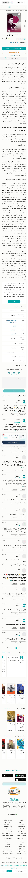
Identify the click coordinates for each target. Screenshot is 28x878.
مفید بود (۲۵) (22, 502)
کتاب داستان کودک (21, 851)
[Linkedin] (14, 858)
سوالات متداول (4, 865)
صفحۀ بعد (8, 648)
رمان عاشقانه (7, 844)
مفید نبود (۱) (14, 470)
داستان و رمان (20, 10)
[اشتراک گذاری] (25, 21)
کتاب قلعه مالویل (7, 824)
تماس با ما (21, 822)
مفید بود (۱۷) (22, 517)
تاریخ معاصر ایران (21, 846)
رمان (16, 10)
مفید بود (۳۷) (22, 470)
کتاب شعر (21, 844)
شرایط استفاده (10, 865)
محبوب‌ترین (4, 395)
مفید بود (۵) (22, 627)
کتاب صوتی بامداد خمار (7, 831)
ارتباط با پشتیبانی (14, 868)
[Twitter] (11, 858)
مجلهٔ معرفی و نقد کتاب (21, 835)
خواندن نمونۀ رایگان (20, 38)
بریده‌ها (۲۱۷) (2, 7)
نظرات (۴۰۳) (9, 7)
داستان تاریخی (10, 320)
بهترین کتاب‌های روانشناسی (7, 853)
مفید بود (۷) (22, 599)
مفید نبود (14, 502)
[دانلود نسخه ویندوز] (20, 779)
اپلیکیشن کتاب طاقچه (21, 831)
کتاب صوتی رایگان (21, 848)
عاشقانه (7, 322)
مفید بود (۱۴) (22, 535)
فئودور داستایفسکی (7, 848)
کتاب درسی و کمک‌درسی (21, 853)
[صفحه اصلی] (19, 2)
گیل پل (14, 326)
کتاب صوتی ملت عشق (7, 830)
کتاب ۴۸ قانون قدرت (7, 828)
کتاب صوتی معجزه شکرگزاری (7, 835)
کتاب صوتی (21, 842)
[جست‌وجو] (11, 2)
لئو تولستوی (7, 842)
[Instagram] (6, 858)
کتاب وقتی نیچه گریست (7, 833)
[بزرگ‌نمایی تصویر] (9, 31)
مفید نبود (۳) (14, 451)
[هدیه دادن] (25, 25)
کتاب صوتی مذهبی (21, 850)
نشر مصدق (13, 334)
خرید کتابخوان (21, 830)
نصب (14, 301)
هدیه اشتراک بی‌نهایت (21, 833)
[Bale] (21, 858)
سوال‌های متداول (21, 826)
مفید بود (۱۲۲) (22, 414)
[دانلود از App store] (7, 775)
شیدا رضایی (13, 330)
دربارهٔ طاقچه (21, 824)
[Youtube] (16, 858)
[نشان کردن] (25, 30)
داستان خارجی (13, 322)
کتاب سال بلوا (7, 822)
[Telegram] (19, 858)
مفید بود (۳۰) (22, 489)
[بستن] (3, 434)
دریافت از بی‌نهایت (13, 52)
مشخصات (17, 6)
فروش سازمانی (21, 828)
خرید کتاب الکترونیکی (14, 48)
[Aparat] (9, 858)
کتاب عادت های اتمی (7, 826)
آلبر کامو (7, 841)
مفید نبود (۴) (14, 414)
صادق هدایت (7, 846)
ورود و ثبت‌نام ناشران (24, 865)
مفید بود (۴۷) (22, 451)
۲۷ (11, 648)
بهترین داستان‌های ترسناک (7, 851)
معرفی (25, 6)
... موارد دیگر (14, 784)
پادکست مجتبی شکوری (7, 850)
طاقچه (25, 10)
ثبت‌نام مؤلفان (16, 865)
